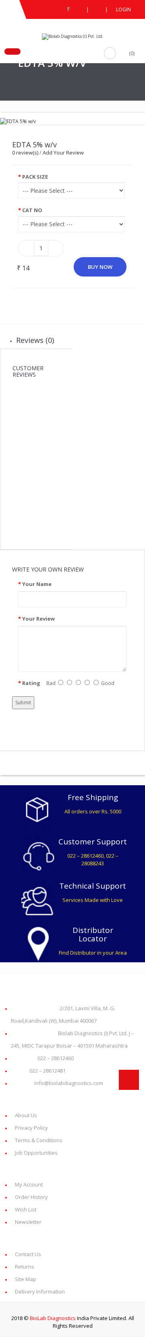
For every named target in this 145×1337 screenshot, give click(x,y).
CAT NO (32, 210)
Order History (31, 1197)
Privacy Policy (31, 1127)
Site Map (25, 1279)
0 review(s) (25, 152)
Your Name (37, 584)
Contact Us (28, 1254)
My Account (29, 1184)
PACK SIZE (35, 176)
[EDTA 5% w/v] (18, 121)
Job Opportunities (36, 1152)
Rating (31, 683)
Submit (23, 702)
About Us (26, 1115)
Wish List (25, 1209)
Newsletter (28, 1222)
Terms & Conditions (38, 1140)
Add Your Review (63, 152)
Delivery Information (40, 1291)
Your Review (38, 618)
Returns (24, 1266)
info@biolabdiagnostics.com (59, 1083)
